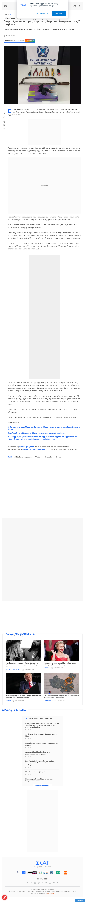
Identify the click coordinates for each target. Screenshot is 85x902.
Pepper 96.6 (51, 872)
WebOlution (50, 893)
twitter (4, 113)
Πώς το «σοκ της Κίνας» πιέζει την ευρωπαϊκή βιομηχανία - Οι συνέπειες (61, 696)
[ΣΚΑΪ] (42, 862)
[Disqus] (42, 490)
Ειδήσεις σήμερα (26, 447)
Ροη (25, 719)
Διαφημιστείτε (38, 866)
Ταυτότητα (12, 891)
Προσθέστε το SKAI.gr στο (18, 40)
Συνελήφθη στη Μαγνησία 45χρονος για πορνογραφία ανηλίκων (37, 433)
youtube (53, 882)
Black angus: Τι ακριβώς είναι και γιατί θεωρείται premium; (39, 780)
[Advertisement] (42, 617)
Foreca (74, 891)
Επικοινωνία (48, 866)
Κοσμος (46, 668)
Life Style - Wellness (13, 670)
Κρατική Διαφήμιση (64, 891)
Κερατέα (48, 457)
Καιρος (74, 6)
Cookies (54, 891)
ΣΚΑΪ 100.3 (23, 872)
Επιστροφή (80, 895)
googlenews (57, 882)
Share (4, 128)
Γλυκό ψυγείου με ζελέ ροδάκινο (37, 772)
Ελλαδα (11, 14)
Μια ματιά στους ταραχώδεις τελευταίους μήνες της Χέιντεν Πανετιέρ (60, 664)
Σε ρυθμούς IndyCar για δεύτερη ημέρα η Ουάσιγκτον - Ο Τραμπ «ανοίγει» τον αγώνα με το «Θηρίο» (42, 762)
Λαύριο (38, 457)
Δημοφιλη (33, 719)
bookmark (4, 125)
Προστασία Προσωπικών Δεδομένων (38, 891)
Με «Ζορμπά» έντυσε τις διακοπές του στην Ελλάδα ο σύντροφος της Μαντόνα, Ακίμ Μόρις (22, 665)
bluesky (46, 882)
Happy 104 (65, 872)
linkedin (35, 882)
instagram (38, 882)
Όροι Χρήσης (21, 891)
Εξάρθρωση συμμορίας (23, 457)
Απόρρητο (80, 900)
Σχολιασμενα (46, 719)
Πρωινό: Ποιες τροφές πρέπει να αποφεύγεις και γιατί (41, 744)
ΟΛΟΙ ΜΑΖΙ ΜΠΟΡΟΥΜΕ (42, 873)
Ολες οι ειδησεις (42, 785)
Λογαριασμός (79, 6)
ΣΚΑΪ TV (18, 872)
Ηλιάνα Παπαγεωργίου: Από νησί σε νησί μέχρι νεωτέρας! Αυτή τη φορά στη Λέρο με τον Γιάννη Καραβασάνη (42, 725)
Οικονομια (48, 700)
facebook (4, 110)
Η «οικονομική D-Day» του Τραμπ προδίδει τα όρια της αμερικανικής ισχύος (23, 696)
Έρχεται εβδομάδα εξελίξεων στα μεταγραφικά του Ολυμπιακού (37, 753)
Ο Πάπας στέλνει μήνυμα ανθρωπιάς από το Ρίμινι (40, 735)
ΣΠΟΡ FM (32, 872)
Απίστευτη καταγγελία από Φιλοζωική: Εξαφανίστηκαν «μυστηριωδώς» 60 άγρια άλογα (44, 428)
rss (50, 882)
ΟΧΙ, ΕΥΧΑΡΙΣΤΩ (42, 13)
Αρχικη (6, 14)
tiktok (42, 882)
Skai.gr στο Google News (34, 449)
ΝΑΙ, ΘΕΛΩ (59, 13)
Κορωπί (58, 457)
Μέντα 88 (58, 872)
